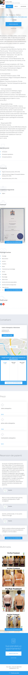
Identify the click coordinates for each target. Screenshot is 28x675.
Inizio (2, 6)
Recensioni (23, 6)
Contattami (13, 28)
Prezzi (16, 6)
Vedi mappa (13, 347)
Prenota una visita (13, 24)
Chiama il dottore (7, 335)
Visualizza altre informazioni (13, 242)
